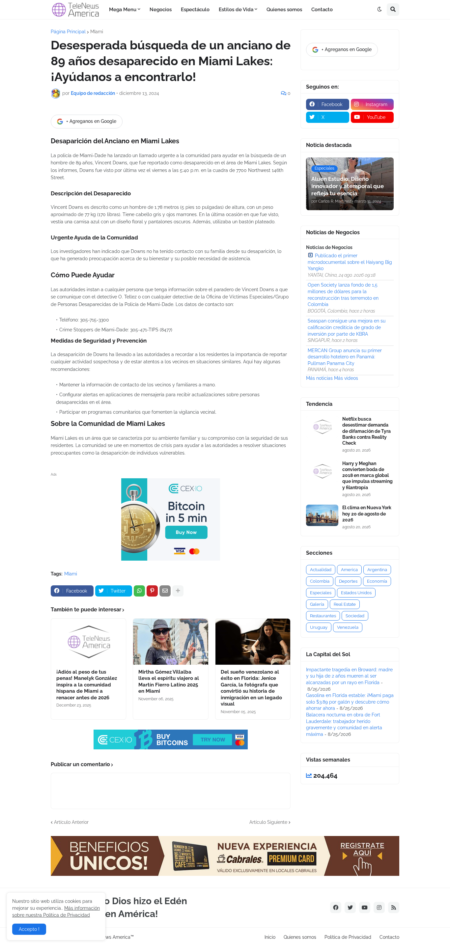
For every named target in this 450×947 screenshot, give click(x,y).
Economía (377, 581)
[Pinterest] (152, 591)
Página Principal (68, 31)
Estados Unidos (356, 592)
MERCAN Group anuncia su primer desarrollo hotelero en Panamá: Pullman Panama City (345, 357)
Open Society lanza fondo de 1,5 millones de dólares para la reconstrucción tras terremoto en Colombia (343, 294)
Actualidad (320, 569)
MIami (96, 31)
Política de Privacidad (347, 937)
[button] (379, 9)
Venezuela (347, 627)
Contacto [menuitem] (322, 10)
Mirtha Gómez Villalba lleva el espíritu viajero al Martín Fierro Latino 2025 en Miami (168, 681)
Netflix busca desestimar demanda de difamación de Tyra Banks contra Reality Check (366, 431)
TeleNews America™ (112, 937)
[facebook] (335, 907)
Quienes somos (300, 937)
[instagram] (379, 907)
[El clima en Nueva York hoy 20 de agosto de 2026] (322, 515)
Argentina (377, 569)
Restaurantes (323, 615)
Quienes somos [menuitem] (284, 10)
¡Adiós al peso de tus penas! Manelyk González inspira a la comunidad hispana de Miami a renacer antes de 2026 (86, 685)
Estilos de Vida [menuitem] (236, 10)
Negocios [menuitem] (161, 10)
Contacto (389, 937)
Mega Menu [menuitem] (122, 10)
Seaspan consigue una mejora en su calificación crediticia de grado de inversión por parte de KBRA (346, 327)
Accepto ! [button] (29, 929)
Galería (317, 604)
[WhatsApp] (139, 591)
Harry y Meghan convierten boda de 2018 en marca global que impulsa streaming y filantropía (367, 475)
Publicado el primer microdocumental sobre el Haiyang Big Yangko (350, 262)
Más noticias (319, 378)
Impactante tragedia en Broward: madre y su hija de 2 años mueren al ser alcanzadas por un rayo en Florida (349, 676)
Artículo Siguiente (268, 822)
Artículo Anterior (71, 822)
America (349, 569)
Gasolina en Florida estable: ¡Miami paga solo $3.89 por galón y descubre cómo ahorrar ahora (350, 702)
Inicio (270, 937)
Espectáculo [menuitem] (195, 10)
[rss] (393, 907)
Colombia (319, 581)
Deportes (348, 581)
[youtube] (364, 907)
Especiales (320, 592)
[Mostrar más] (177, 591)
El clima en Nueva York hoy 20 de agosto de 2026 (366, 513)
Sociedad (355, 615)
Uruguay (318, 627)
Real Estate (345, 604)
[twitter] (350, 907)
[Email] (165, 591)
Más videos (346, 378)
